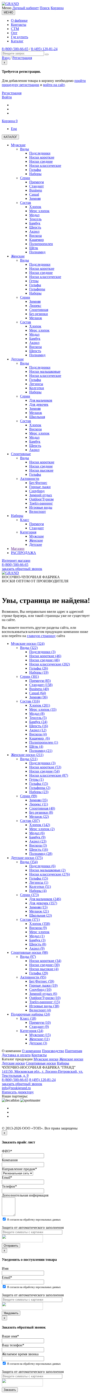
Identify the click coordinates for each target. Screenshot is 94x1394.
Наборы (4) (38, 891)
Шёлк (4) (36, 746)
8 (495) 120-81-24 (44, 49)
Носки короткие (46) (45, 656)
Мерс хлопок (39, 932)
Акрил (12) (37, 730)
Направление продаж (19, 1169)
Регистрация (11, 93)
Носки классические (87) (48, 775)
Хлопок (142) (39, 825)
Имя (5, 1268)
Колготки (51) (40, 887)
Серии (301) (29, 676)
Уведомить (11, 1313)
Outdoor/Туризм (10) (44, 998)
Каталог (17, 41)
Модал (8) (36, 714)
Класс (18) (28, 1018)
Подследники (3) (42, 652)
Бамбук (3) (37, 940)
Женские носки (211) (27, 755)
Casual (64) (37, 693)
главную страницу (41, 636)
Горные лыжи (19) (43, 985)
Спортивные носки (41, 1063)
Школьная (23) (40, 915)
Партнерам (73, 1051)
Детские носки (13, 1063)
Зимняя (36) (38, 697)
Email (7, 1177)
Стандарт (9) (39, 1027)
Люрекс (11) (38, 804)
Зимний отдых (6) (43, 994)
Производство (53, 1051)
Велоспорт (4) (40, 1010)
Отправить (11, 1245)
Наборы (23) (38, 792)
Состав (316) (30, 701)
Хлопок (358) (39, 924)
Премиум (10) (40, 1022)
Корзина (57, 8)
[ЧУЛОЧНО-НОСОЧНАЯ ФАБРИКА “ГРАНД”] (10, 4)
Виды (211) (28, 759)
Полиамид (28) (40, 854)
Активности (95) (33, 977)
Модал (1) (36, 936)
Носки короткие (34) (45, 961)
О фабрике (19, 20)
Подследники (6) (42, 866)
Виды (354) (29, 862)
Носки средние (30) (44, 965)
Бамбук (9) (37, 837)
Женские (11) (39, 1039)
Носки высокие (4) (43, 969)
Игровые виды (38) (44, 1006)
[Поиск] (47, 54)
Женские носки (71, 1059)
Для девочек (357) (43, 903)
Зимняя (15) (38, 907)
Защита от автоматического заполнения (33, 1227)
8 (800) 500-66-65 (15, 49)
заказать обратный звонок (22, 569)
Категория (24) (31, 1031)
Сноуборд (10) (40, 989)
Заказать (10, 1389)
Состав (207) (30, 821)
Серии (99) (28, 796)
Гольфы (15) (38, 784)
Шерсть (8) (37, 944)
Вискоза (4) (38, 734)
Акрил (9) (36, 948)
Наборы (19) (38, 672)
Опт (14, 33)
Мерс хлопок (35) (42, 709)
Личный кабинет (25, 8)
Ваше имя (10, 1336)
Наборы (63, 1063)
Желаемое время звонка (20, 1354)
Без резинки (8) (41, 812)
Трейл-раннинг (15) (44, 1002)
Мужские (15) (40, 1035)
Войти (7, 97)
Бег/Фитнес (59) (41, 981)
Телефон (9, 1186)
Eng (14, 129)
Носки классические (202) (49, 664)
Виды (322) (29, 648)
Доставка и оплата (16, 1055)
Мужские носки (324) (27, 644)
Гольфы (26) (38, 668)
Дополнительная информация (25, 1195)
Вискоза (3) (38, 845)
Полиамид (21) (40, 751)
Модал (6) (36, 833)
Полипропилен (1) (43, 742)
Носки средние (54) (44, 771)
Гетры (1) (36, 779)
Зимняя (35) (38, 800)
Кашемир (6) (39, 738)
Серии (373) (29, 895)
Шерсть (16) (38, 726)
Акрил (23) (37, 841)
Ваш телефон (13, 1345)
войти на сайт (54, 85)
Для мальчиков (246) (45, 899)
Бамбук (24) (38, 722)
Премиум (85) (40, 681)
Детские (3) (38, 1043)
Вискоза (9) (38, 928)
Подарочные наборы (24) (30, 1014)
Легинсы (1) (38, 882)
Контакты (18, 25)
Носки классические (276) (49, 874)
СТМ (15, 29)
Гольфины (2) (39, 788)
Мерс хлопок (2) (42, 829)
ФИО (7, 1151)
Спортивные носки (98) (29, 952)
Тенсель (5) (38, 718)
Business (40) (39, 689)
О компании (31, 1051)
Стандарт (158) (40, 685)
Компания (10, 1160)
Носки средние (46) (44, 660)
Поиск (45, 8)
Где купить (19, 37)
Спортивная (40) (42, 808)
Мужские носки (46, 1059)
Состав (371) (30, 919)
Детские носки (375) (27, 858)
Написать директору (18, 1092)
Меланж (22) (39, 817)
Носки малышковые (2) (47, 870)
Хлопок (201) (39, 705)
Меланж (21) (39, 911)
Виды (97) (28, 957)
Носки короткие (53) (45, 767)
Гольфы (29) (38, 973)
